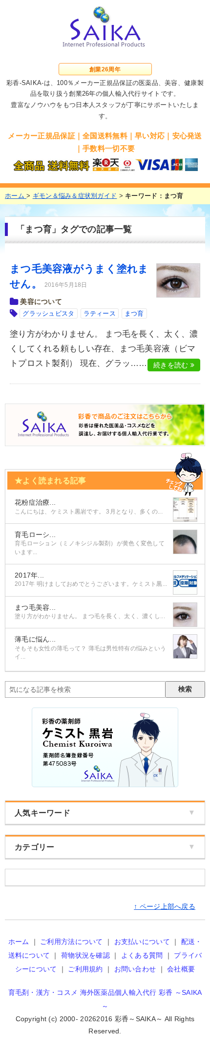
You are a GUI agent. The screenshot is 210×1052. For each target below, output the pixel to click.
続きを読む (171, 365)
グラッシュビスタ (48, 313)
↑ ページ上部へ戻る (164, 906)
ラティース (100, 313)
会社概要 (181, 969)
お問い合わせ (135, 969)
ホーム (18, 941)
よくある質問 (142, 955)
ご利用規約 (85, 969)
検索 (185, 689)
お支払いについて (142, 941)
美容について (41, 301)
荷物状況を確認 (85, 955)
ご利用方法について (71, 941)
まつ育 (134, 313)
